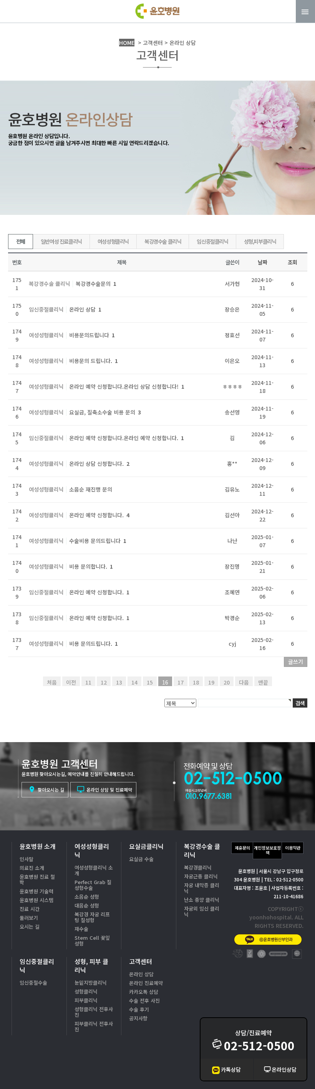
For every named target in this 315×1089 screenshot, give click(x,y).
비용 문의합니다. (91, 566)
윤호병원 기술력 (36, 891)
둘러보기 (29, 918)
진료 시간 (30, 909)
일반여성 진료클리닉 (61, 241)
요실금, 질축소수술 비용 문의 (105, 412)
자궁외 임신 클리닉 (201, 911)
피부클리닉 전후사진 (94, 1026)
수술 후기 (139, 1009)
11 (88, 682)
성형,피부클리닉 (260, 241)
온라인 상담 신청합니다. (99, 463)
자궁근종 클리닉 (201, 876)
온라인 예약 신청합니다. (99, 515)
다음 (244, 682)
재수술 (81, 929)
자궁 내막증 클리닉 (201, 888)
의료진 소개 (32, 868)
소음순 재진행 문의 (90, 489)
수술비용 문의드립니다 (97, 540)
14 (134, 682)
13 (119, 682)
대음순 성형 (87, 905)
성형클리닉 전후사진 (94, 1012)
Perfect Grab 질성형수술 (93, 885)
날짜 (262, 262)
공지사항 (138, 1018)
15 (150, 682)
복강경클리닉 (198, 867)
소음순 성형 (87, 896)
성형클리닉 (86, 991)
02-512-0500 (259, 1045)
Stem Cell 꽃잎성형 (92, 940)
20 (227, 682)
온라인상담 (284, 1069)
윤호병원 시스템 (36, 900)
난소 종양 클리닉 (201, 900)
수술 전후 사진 (144, 1000)
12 (104, 682)
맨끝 (263, 682)
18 (196, 682)
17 (180, 682)
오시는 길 (30, 926)
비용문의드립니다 (92, 335)
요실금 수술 (141, 859)
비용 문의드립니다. (93, 643)
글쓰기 (295, 661)
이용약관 (292, 848)
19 (211, 682)
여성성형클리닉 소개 (94, 870)
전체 (20, 241)
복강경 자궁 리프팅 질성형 (92, 917)
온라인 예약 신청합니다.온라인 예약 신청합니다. (126, 438)
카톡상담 (231, 1069)
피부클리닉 (86, 1000)
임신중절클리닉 (212, 241)
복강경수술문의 (96, 283)
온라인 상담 (85, 309)
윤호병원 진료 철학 (37, 879)
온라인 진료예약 (146, 983)
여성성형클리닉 (113, 241)
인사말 (26, 859)
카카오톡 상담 (143, 992)
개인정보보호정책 (267, 850)
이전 (71, 682)
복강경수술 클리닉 (162, 241)
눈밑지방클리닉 (91, 982)
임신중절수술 (33, 982)
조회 (292, 262)
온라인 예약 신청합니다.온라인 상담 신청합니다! (126, 386)
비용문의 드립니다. (93, 361)
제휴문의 (242, 848)
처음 (52, 682)
